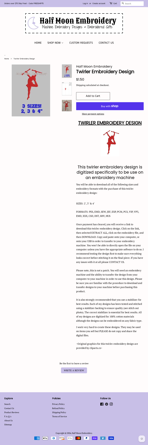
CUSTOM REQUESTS (81, 43)
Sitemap (8, 424)
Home (6, 58)
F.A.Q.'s (7, 416)
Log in (85, 3)
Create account (98, 3)
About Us (8, 420)
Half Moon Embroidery (82, 433)
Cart (115, 3)
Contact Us (9, 408)
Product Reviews (11, 412)
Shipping (80, 85)
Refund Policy (58, 408)
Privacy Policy (58, 404)
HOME (37, 43)
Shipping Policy (59, 412)
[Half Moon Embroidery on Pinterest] (106, 404)
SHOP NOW (54, 43)
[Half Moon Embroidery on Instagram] (111, 404)
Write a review (74, 370)
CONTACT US (106, 43)
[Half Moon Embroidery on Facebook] (101, 404)
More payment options (93, 113)
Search (7, 404)
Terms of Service (59, 416)
